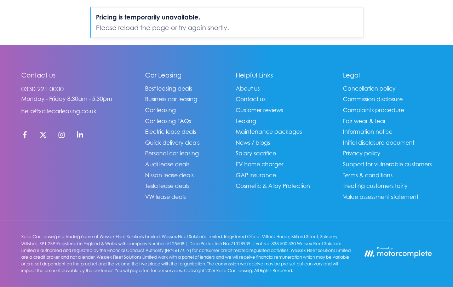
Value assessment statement (380, 196)
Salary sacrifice (256, 153)
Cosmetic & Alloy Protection (273, 185)
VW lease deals (165, 196)
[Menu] (425, 18)
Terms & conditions (367, 175)
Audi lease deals (167, 164)
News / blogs (253, 142)
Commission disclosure (373, 99)
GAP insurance (256, 175)
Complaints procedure (373, 110)
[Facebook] (25, 136)
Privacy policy (361, 153)
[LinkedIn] (80, 136)
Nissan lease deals (169, 175)
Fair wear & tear (364, 121)
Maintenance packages (269, 131)
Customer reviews (259, 110)
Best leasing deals (168, 88)
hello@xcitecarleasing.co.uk (58, 111)
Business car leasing (171, 99)
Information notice (367, 131)
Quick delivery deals (172, 142)
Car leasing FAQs (168, 121)
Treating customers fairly (375, 185)
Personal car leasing (172, 153)
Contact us (250, 99)
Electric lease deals (170, 131)
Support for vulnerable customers (387, 164)
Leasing (246, 121)
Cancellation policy (369, 88)
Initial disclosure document (378, 142)
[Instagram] (61, 136)
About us (248, 88)
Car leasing (160, 110)
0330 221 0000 (42, 89)
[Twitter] (43, 136)
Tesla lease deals (167, 185)
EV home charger (259, 164)
